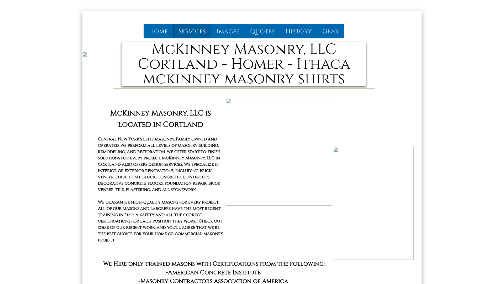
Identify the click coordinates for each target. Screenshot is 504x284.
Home (158, 31)
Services (192, 31)
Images (228, 31)
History (298, 31)
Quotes (262, 31)
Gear (330, 31)
